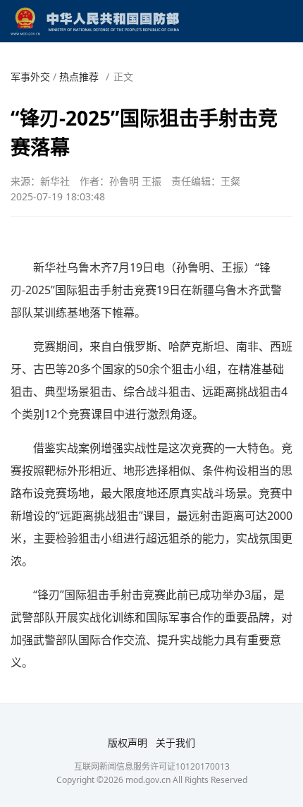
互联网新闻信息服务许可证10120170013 (152, 766)
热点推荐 (79, 76)
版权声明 (127, 742)
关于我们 (175, 742)
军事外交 (30, 76)
